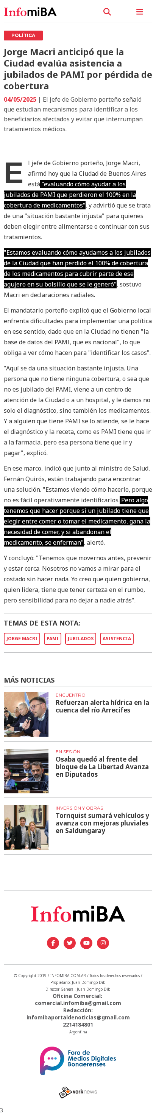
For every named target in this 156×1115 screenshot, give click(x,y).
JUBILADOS (81, 638)
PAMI (53, 638)
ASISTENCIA (117, 638)
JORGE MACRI (21, 638)
